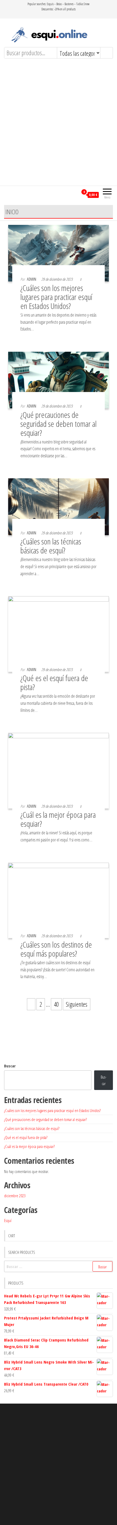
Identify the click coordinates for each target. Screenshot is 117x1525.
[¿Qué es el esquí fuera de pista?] (58, 633)
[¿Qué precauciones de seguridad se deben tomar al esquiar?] (58, 379)
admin (31, 279)
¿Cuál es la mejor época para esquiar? (58, 819)
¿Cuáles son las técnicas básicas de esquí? (50, 546)
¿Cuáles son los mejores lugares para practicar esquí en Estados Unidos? (56, 296)
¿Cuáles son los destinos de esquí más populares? (56, 949)
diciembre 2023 (15, 1195)
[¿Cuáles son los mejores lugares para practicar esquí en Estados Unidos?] (58, 252)
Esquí (7, 1220)
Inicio (12, 211)
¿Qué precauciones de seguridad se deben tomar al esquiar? (58, 423)
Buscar (10, 1065)
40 (56, 1004)
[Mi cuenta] (74, 194)
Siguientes (76, 1004)
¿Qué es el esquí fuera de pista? (54, 682)
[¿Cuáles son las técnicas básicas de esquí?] (58, 506)
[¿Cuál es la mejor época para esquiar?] (58, 769)
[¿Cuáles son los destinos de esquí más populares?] (58, 899)
